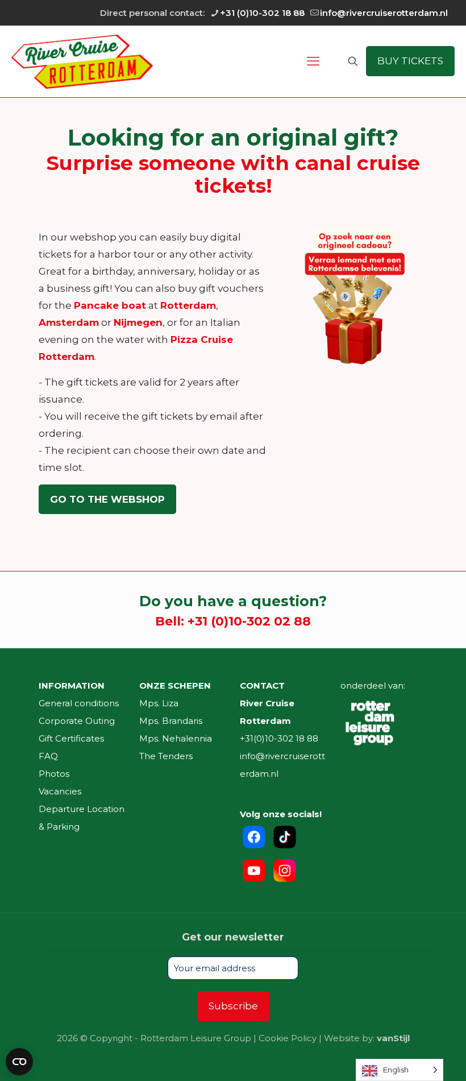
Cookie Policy (288, 1038)
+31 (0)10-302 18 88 (262, 12)
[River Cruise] (82, 61)
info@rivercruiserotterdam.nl (384, 12)
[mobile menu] (313, 61)
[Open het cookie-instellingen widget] (19, 1061)
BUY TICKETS (410, 61)
